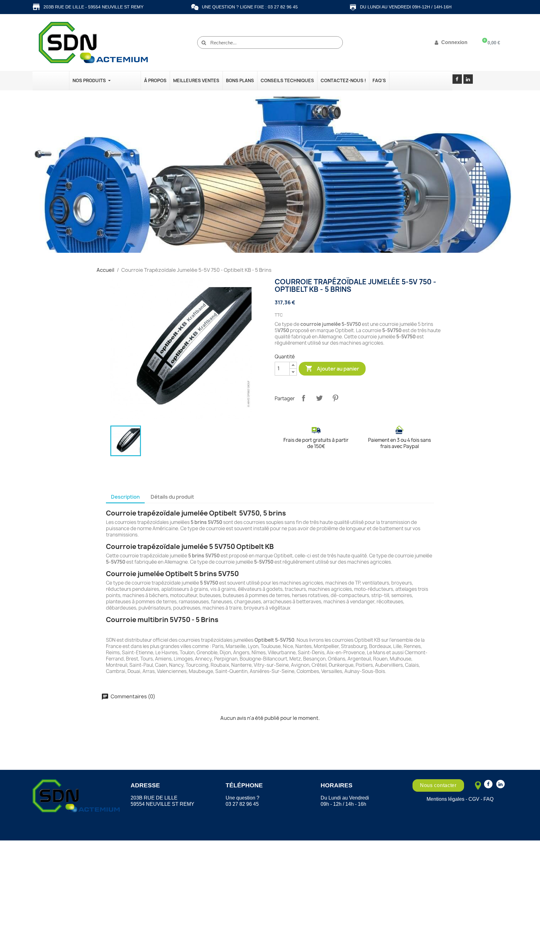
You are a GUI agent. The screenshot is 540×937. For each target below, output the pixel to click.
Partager (303, 398)
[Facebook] (457, 79)
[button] (438, 785)
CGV (473, 799)
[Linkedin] (468, 79)
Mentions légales (445, 799)
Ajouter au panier (332, 368)
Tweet (319, 398)
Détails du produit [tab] (172, 496)
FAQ (488, 799)
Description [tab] (125, 496)
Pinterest (335, 398)
